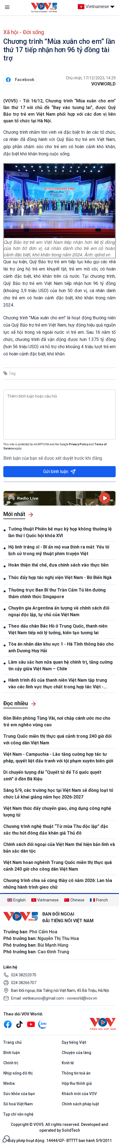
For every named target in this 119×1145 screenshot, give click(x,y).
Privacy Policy (78, 444)
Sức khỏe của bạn (19, 1093)
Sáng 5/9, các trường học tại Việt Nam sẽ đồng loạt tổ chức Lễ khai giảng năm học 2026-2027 (58, 794)
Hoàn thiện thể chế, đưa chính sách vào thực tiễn (58, 565)
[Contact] (6, 1138)
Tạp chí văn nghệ (18, 1114)
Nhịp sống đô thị (18, 1073)
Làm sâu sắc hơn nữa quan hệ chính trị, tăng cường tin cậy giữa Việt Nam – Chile (60, 665)
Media (9, 1083)
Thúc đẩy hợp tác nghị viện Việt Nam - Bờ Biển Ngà (60, 577)
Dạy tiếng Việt (74, 1042)
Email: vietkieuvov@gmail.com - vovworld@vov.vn (54, 998)
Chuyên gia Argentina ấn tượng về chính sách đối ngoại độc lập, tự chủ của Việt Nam (58, 611)
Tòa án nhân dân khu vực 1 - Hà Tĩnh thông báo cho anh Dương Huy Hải (61, 647)
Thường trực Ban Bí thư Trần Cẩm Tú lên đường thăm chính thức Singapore (57, 593)
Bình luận (11, 1052)
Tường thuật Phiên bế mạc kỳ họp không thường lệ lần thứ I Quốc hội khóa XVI (60, 532)
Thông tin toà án (76, 1073)
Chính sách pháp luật (80, 1104)
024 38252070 (23, 975)
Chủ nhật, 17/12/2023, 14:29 (91, 78)
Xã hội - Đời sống (23, 32)
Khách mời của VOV (79, 1093)
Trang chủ (12, 1042)
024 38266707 (23, 982)
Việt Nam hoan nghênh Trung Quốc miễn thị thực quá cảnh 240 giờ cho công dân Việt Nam (57, 866)
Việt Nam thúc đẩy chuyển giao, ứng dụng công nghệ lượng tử (57, 812)
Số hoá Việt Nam (18, 1104)
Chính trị (10, 1063)
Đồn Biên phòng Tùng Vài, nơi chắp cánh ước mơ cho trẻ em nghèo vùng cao (56, 721)
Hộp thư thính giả (77, 1083)
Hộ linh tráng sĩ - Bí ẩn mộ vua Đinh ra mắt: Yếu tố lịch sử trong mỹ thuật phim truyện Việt (58, 550)
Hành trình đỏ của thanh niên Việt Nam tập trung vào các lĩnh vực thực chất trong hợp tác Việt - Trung (57, 684)
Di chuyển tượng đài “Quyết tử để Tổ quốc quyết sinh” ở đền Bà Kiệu (52, 776)
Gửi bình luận (55, 471)
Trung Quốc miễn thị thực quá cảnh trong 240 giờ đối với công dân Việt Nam (57, 739)
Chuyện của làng (76, 1052)
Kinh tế (68, 1063)
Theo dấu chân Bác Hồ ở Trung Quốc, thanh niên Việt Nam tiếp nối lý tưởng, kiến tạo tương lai (57, 629)
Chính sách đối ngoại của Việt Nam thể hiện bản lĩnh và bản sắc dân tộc (59, 848)
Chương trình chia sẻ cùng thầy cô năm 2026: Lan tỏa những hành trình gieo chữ (57, 884)
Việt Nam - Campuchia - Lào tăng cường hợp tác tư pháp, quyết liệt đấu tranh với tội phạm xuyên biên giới (58, 758)
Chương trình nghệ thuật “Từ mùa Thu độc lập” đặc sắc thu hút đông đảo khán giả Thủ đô (55, 830)
